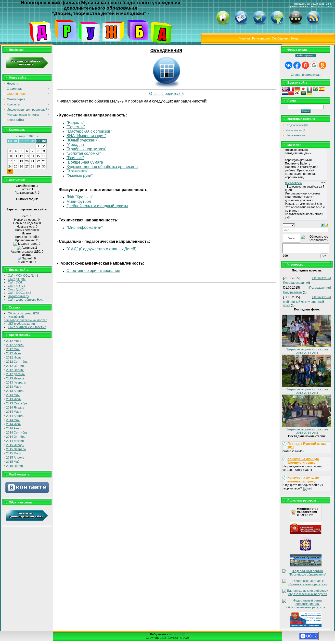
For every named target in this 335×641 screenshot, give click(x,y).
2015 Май (13, 461)
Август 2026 (27, 136)
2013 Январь (15, 378)
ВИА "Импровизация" (86, 136)
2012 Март (13, 341)
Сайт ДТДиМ (17, 279)
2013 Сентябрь (16, 403)
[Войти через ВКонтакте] (288, 65)
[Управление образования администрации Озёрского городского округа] (306, 565)
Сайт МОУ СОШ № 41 (23, 275)
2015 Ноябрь (15, 466)
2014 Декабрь (15, 441)
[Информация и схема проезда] (277, 24)
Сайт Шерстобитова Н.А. (25, 299)
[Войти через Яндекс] (305, 65)
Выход (321, 6)
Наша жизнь (293, 135)
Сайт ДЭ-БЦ (16, 286)
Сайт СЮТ (15, 282)
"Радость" (75, 122)
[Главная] (222, 24)
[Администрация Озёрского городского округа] (306, 550)
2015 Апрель (15, 457)
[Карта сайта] (295, 24)
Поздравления (295, 125)
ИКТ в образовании (21, 323)
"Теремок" (75, 127)
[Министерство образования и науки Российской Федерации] (306, 518)
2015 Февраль (16, 449)
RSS (330, 6)
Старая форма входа (306, 75)
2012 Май (13, 349)
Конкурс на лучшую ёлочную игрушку (303, 460)
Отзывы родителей (166, 93)
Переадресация (294, 282)
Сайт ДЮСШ (17, 289)
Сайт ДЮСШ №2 (19, 293)
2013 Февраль (16, 382)
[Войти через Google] (314, 65)
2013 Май (13, 395)
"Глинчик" (75, 158)
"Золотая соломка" (83, 153)
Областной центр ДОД (23, 313)
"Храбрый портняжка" (86, 149)
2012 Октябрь (15, 366)
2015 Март (13, 453)
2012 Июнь (13, 353)
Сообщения (280, 38)
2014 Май (13, 420)
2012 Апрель (15, 345)
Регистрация (261, 38)
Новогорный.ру (18, 296)
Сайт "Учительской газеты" (27, 327)
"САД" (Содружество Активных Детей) (101, 249)
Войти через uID (305, 55)
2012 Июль (13, 357)
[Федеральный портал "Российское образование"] (305, 574)
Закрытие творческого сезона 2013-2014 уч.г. (307, 351)
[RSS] (313, 24)
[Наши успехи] (259, 24)
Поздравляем (292, 292)
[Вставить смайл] (326, 225)
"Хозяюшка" (77, 171)
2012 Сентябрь (16, 361)
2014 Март (13, 411)
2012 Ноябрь (15, 370)
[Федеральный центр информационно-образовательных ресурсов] (305, 607)
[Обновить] (322, 225)
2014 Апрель (15, 416)
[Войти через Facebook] (297, 65)
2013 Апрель (15, 391)
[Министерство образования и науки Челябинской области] (306, 533)
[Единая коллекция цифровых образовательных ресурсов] (305, 594)
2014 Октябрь (15, 436)
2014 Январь (15, 407)
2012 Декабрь (15, 374)
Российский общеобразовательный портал (25, 318)
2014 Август (14, 428)
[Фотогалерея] (241, 24)
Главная (244, 38)
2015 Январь (15, 445)
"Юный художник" (82, 140)
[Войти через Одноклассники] (322, 65)
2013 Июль (13, 399)
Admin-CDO (177, 634)
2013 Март (13, 386)
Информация (294, 130)
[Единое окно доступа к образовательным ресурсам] (305, 584)
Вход (294, 38)
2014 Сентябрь (16, 432)
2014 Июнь (13, 424)
